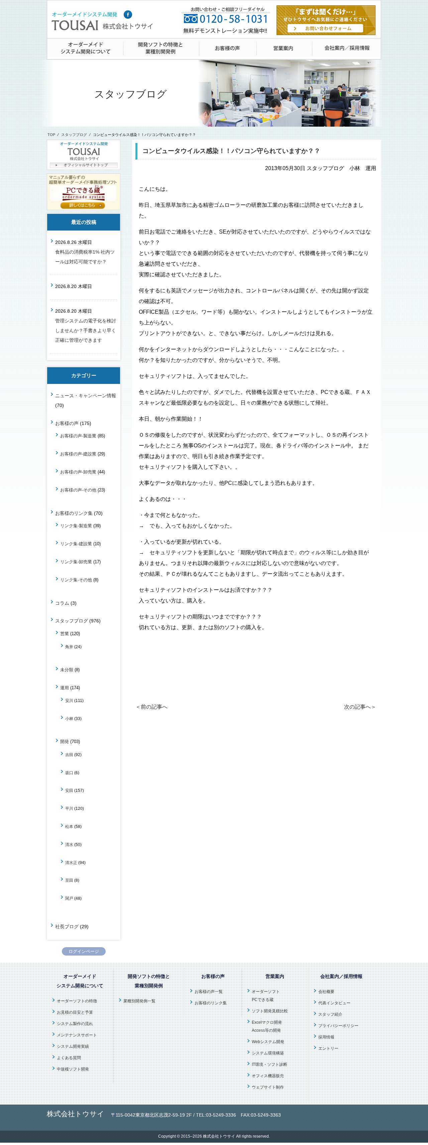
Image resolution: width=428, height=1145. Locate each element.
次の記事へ (360, 707)
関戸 (69, 898)
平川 (69, 808)
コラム (62, 603)
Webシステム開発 (268, 1041)
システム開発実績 (73, 1046)
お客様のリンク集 (74, 513)
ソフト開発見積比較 (270, 1011)
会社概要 (326, 991)
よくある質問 (69, 1057)
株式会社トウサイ (219, 1136)
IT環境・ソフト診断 (269, 1064)
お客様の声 (67, 423)
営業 (64, 633)
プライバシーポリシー (338, 1025)
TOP (51, 135)
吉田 (69, 754)
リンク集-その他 (76, 579)
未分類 (66, 669)
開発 (64, 741)
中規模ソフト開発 (73, 1069)
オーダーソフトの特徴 (77, 1001)
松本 (69, 826)
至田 (69, 880)
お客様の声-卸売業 (78, 471)
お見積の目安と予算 (75, 1012)
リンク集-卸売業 (76, 561)
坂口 (69, 772)
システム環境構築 (268, 1053)
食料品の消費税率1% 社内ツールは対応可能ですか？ (85, 256)
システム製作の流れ (75, 1023)
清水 (69, 844)
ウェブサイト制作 (268, 1087)
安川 (69, 700)
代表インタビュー (334, 1003)
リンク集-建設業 (76, 543)
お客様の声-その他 (78, 489)
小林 (69, 718)
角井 (69, 647)
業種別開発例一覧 (139, 1001)
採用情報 (326, 1037)
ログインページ (84, 951)
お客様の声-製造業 (78, 435)
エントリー (328, 1048)
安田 (69, 790)
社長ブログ (67, 926)
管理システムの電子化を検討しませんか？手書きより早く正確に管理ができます (85, 330)
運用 (64, 687)
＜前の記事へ (151, 707)
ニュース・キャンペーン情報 (85, 395)
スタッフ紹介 (330, 1014)
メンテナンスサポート (77, 1035)
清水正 (71, 862)
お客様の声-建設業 (78, 453)
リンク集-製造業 (76, 525)
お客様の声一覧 (209, 991)
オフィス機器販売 (268, 1076)
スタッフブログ (74, 135)
